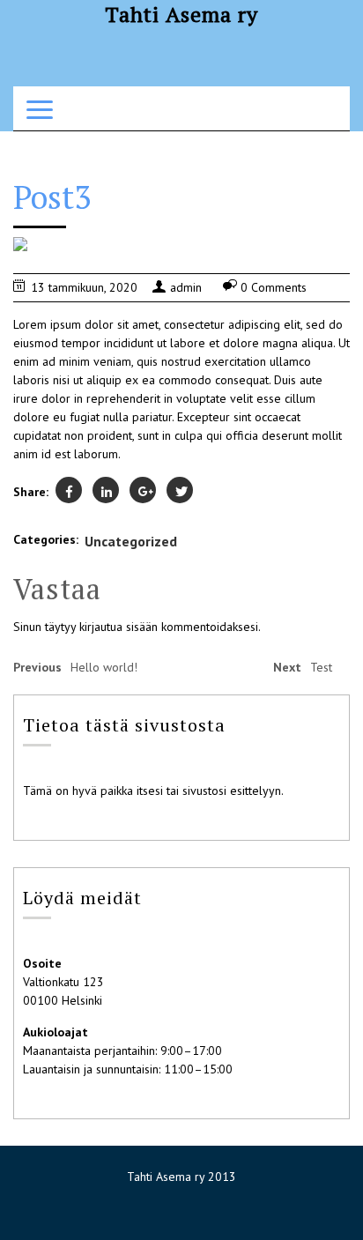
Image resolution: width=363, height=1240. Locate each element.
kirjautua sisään (118, 627)
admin (186, 287)
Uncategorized (131, 541)
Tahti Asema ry (181, 14)
